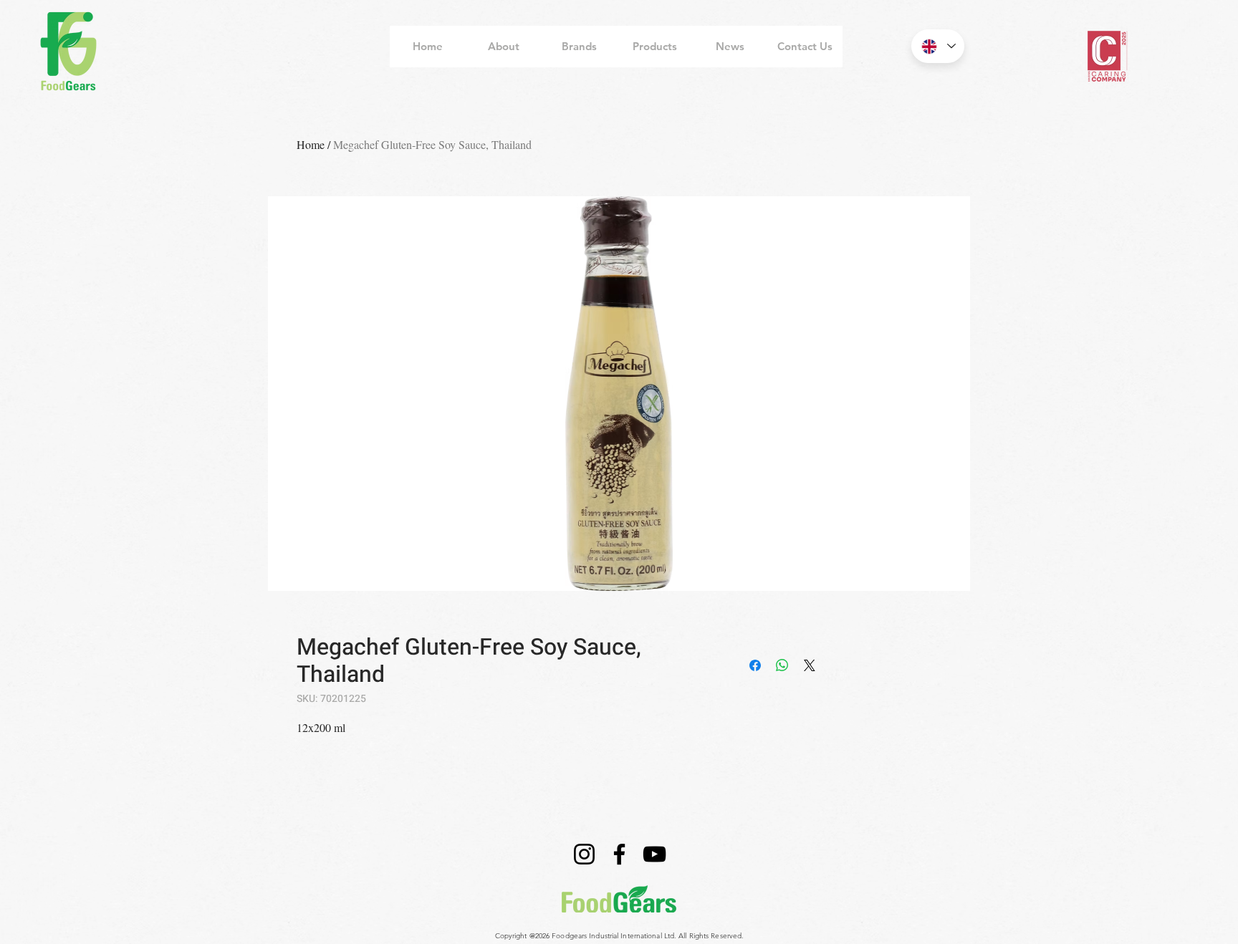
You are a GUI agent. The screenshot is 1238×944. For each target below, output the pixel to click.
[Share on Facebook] (755, 665)
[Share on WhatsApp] (782, 665)
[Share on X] (809, 665)
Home (311, 144)
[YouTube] (654, 854)
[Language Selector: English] (937, 46)
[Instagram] (584, 854)
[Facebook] (619, 854)
